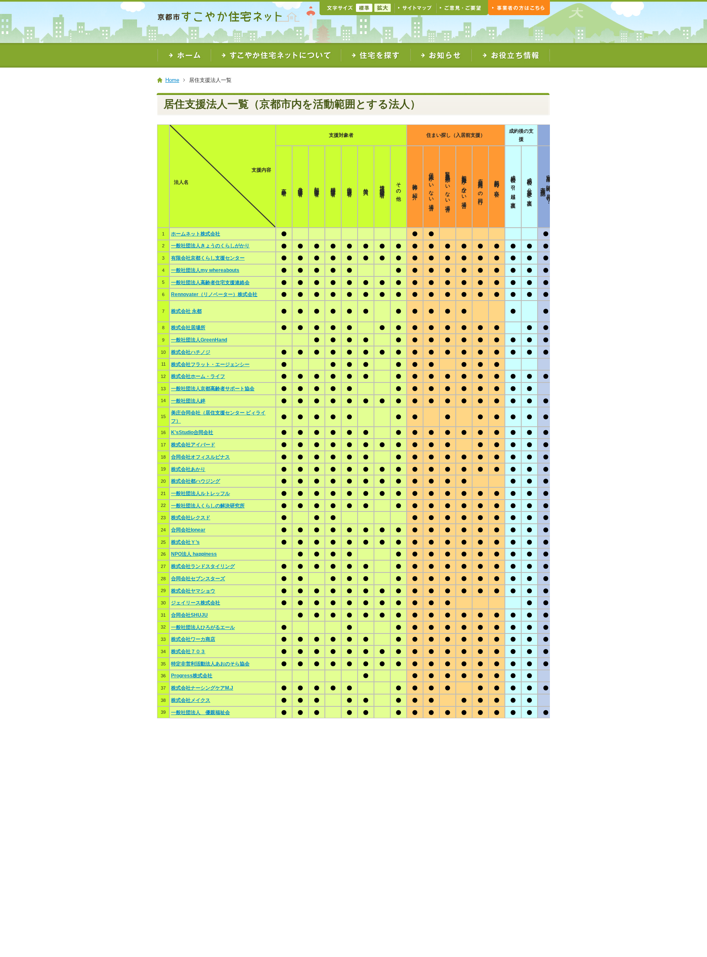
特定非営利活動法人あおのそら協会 (210, 664)
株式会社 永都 (186, 311)
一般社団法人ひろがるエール (203, 627)
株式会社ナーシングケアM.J (202, 688)
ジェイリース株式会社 (195, 603)
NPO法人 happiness (194, 554)
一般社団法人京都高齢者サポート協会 (212, 388)
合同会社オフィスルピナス (200, 457)
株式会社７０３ (188, 651)
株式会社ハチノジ (190, 352)
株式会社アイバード (193, 445)
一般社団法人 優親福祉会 (200, 712)
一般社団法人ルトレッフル (200, 493)
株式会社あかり (188, 469)
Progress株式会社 (191, 676)
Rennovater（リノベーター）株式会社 (214, 294)
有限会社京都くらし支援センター (208, 258)
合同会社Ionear (188, 530)
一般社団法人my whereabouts (205, 270)
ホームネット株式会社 (195, 234)
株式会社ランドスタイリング (203, 566)
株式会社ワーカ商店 (193, 639)
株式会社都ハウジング (195, 481)
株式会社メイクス (190, 700)
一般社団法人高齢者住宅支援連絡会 (210, 282)
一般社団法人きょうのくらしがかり (210, 246)
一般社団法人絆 (188, 401)
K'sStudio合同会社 (192, 432)
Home (172, 80)
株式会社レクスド (190, 517)
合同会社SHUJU (189, 615)
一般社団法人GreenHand (199, 340)
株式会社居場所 (188, 327)
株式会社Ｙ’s (185, 542)
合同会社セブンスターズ (198, 578)
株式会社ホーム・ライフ (198, 376)
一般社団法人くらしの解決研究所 (208, 506)
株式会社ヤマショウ (193, 591)
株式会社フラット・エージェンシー (210, 364)
